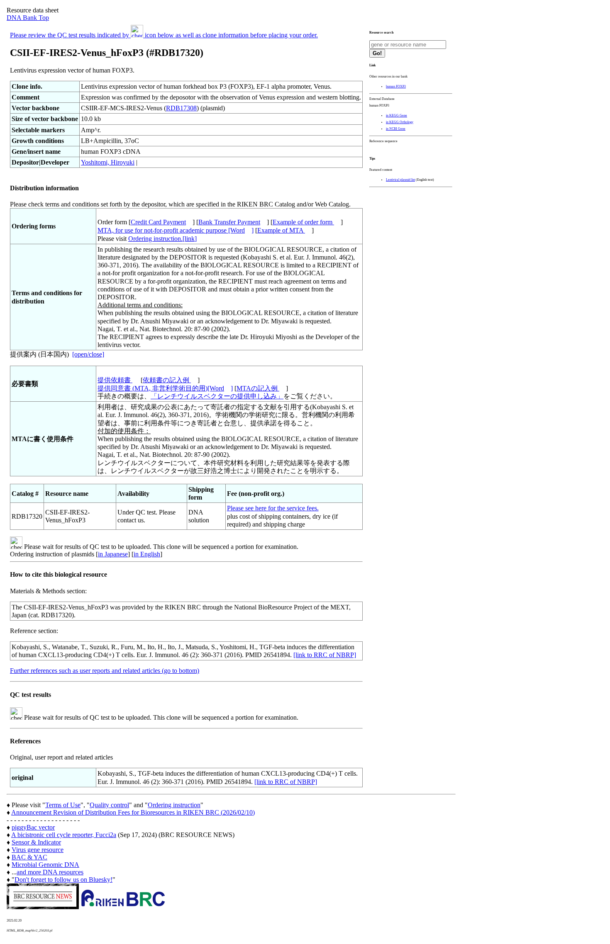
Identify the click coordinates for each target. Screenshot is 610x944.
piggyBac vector (33, 827)
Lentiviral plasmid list (400, 180)
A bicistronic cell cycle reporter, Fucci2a (63, 834)
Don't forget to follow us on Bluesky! (63, 879)
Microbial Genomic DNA (45, 864)
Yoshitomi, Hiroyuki (107, 162)
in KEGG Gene (396, 115)
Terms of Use (63, 804)
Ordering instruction (174, 804)
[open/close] (88, 354)
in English (147, 554)
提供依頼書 (115, 379)
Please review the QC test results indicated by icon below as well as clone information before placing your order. (164, 35)
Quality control (109, 804)
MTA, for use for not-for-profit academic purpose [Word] (176, 230)
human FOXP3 (396, 86)
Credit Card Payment (158, 222)
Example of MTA (281, 230)
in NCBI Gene (395, 129)
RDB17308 (181, 108)
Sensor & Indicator (36, 842)
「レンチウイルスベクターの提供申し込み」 (217, 396)
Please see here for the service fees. (273, 508)
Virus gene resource (37, 849)
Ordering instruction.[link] (162, 238)
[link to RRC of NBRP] (324, 654)
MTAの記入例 (258, 388)
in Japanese (113, 554)
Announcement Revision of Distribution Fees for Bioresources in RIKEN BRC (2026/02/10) (133, 812)
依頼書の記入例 (167, 379)
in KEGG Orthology (399, 122)
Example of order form (303, 222)
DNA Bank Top (28, 17)
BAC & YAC (29, 857)
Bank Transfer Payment (229, 222)
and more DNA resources (50, 872)
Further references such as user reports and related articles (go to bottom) (104, 670)
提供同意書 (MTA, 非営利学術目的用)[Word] (165, 388)
